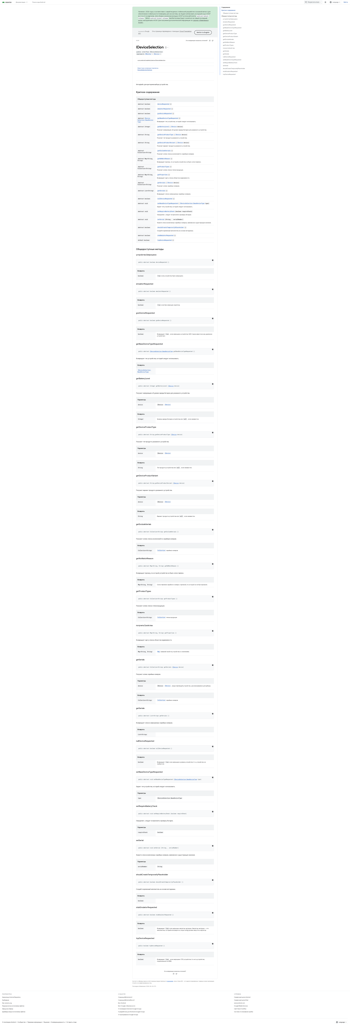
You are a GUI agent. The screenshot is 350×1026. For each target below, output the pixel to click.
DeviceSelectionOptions (145, 70)
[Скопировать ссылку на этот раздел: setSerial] (146, 840)
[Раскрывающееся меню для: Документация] (27, 2)
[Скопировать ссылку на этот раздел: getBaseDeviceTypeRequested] (165, 344)
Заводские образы (7, 1009)
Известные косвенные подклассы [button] (148, 69)
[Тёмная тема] (213, 260)
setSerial (161, 219)
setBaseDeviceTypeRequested (168, 203)
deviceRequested (163, 104)
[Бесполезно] (212, 40)
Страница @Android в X (125, 997)
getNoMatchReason (164, 159)
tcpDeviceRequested (165, 240)
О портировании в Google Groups (128, 1014)
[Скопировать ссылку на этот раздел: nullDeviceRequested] (156, 741)
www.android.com (239, 1003)
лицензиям (170, 981)
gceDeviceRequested (165, 113)
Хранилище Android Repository (11, 997)
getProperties (163, 175)
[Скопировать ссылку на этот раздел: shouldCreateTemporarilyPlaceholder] (170, 875)
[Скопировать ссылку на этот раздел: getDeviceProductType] (158, 427)
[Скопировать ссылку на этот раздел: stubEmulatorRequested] (159, 907)
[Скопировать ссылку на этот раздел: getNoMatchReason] (155, 559)
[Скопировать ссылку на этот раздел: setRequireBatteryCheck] (159, 806)
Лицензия (46, 1022)
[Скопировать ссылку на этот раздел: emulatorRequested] (155, 284)
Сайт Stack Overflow (240, 1009)
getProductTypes (163, 167)
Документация (20, 2)
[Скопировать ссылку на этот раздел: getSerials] (147, 660)
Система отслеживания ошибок (243, 1012)
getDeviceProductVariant (166, 142)
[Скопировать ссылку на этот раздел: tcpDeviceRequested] (156, 938)
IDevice (156, 54)
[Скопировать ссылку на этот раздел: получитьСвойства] (155, 626)
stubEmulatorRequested (165, 235)
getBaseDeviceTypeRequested (168, 118)
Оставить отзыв (71, 1022)
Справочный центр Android (242, 997)
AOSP (137, 40)
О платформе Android (9, 1022)
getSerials (161, 183)
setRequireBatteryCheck (166, 211)
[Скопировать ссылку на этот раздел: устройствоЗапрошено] (159, 255)
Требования (5, 1000)
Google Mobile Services (241, 1006)
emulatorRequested (164, 109)
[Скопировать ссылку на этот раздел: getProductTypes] (153, 591)
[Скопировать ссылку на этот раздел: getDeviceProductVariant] (160, 476)
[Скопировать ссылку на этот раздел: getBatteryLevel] (152, 379)
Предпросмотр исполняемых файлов (13, 1006)
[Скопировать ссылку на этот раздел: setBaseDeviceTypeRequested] (165, 772)
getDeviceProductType (165, 134)
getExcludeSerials (164, 150)
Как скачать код (7, 1003)
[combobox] (313, 2)
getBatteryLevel (163, 126)
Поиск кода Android (38, 2)
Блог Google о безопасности (126, 1006)
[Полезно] (209, 40)
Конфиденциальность (58, 1022)
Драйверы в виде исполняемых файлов (13, 1012)
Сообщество (22, 1022)
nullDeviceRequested (165, 199)
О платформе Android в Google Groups (129, 1009)
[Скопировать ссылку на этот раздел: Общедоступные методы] (165, 249)
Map (159, 651)
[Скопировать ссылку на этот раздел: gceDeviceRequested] (157, 313)
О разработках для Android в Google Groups (131, 1012)
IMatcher (148, 54)
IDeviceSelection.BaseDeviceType (145, 120)
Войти (346, 2)
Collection (161, 550)
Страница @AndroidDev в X (126, 1000)
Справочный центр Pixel (241, 1000)
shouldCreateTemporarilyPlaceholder (171, 227)
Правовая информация (35, 1022)
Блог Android (122, 1003)
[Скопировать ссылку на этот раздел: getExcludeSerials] (153, 524)
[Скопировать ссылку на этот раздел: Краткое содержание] (162, 92)
